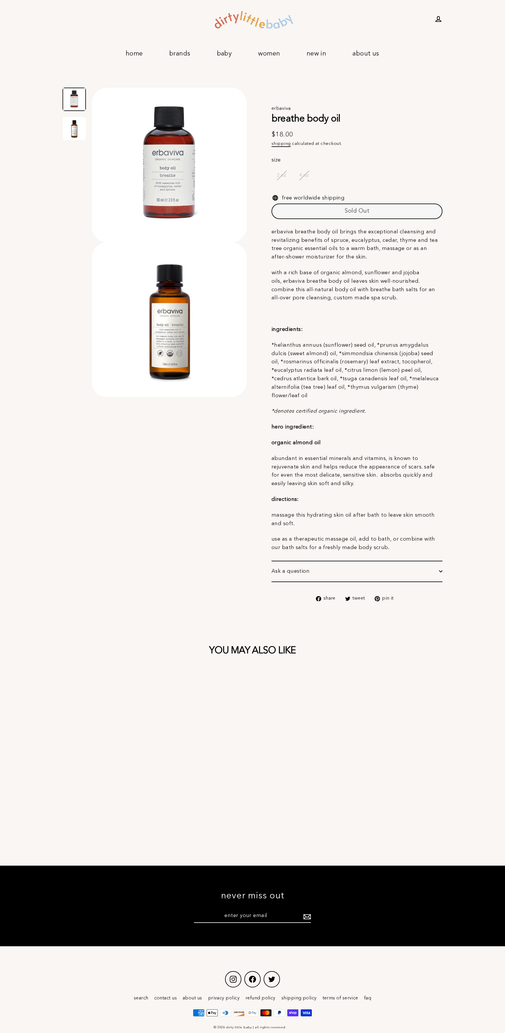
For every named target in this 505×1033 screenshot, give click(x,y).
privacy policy (224, 998)
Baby (224, 54)
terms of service (340, 998)
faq (367, 998)
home (134, 54)
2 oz (281, 175)
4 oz (304, 175)
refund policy (260, 998)
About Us (365, 54)
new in (316, 54)
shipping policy (299, 998)
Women (269, 54)
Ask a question (290, 571)
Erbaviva (281, 108)
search (141, 998)
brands (180, 54)
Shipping (281, 143)
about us (192, 998)
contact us (165, 998)
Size (276, 160)
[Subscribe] (306, 916)
